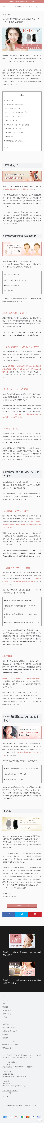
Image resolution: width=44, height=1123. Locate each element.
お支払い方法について (9, 1031)
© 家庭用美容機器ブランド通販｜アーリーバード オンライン (22, 1105)
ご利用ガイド (6, 1017)
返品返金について (8, 1024)
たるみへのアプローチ (15, 108)
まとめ (6, 147)
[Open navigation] (4, 7)
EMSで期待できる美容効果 (14, 105)
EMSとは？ (9, 101)
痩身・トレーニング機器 (16, 132)
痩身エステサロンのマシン (17, 128)
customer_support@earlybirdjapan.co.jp (17, 1076)
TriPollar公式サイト (8, 1093)
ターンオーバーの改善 (15, 116)
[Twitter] (8, 1096)
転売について (6, 1048)
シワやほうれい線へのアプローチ (19, 112)
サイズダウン (12, 120)
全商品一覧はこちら (22, 905)
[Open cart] (40, 7)
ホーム (4, 997)
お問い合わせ (6, 1014)
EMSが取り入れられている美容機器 (17, 125)
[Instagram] (12, 1096)
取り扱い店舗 (6, 1010)
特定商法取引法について (10, 1044)
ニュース (5, 1000)
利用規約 (5, 1038)
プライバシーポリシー (9, 1041)
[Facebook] (3, 1096)
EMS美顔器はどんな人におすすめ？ (17, 141)
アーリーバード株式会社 (10, 1090)
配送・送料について (8, 1027)
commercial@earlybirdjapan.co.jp (15, 1086)
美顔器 (10, 136)
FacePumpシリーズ (8, 868)
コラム (4, 1003)
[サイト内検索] (36, 7)
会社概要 (5, 1034)
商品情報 (5, 1007)
